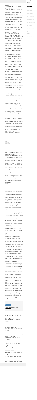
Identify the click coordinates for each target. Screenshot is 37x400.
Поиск (31, 0)
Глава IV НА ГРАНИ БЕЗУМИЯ (10, 318)
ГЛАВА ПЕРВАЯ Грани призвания (10, 359)
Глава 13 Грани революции (9, 345)
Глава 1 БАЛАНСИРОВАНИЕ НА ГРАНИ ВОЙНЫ (12, 322)
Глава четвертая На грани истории (10, 336)
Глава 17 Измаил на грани (9, 354)
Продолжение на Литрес (29, 6)
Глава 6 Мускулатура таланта (9, 350)
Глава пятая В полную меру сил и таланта (11, 313)
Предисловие (28, 4)
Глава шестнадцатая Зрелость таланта (10, 327)
